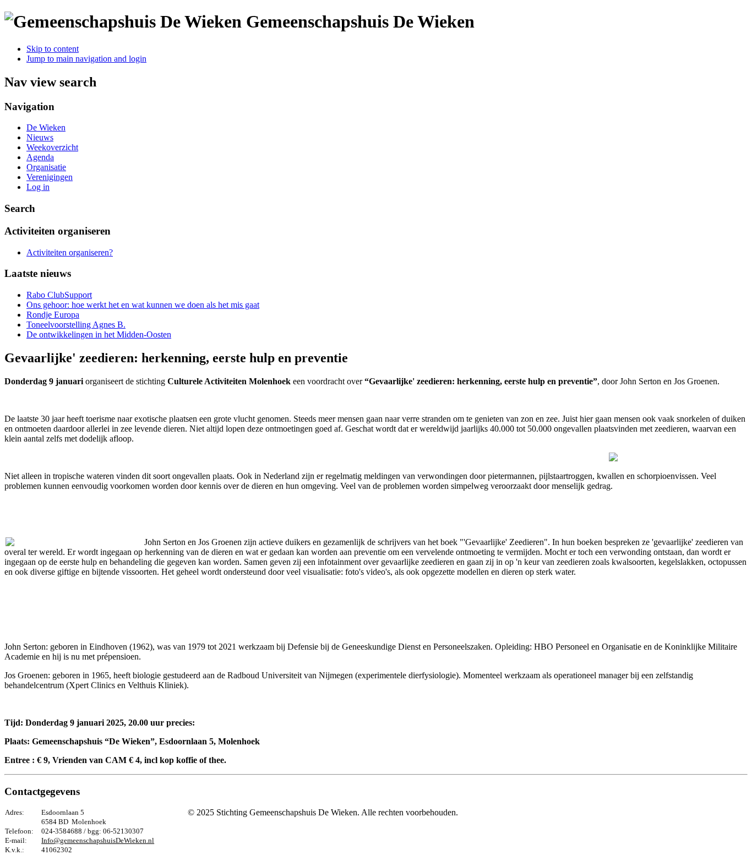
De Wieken (46, 127)
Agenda (40, 157)
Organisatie (46, 167)
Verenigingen (49, 177)
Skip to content (52, 48)
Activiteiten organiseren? (69, 252)
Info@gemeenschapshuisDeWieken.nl (97, 840)
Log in (38, 187)
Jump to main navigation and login (86, 58)
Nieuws (39, 137)
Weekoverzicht (52, 147)
